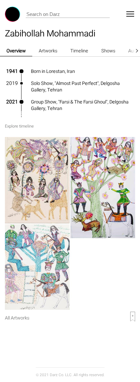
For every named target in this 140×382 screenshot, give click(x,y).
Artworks (48, 51)
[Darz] (12, 14)
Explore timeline (19, 126)
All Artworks (17, 317)
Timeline (79, 51)
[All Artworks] (70, 308)
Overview (16, 51)
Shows (108, 51)
